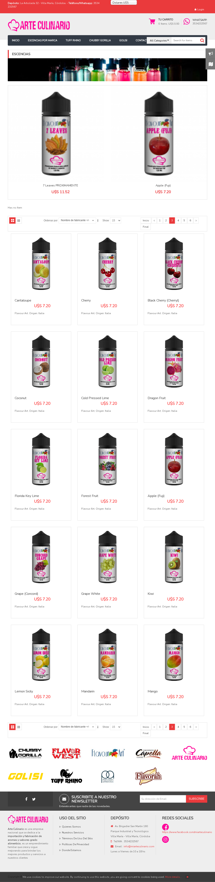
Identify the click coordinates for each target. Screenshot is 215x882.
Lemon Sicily (24, 691)
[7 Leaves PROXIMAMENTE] (56, 134)
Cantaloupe (23, 300)
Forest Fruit (89, 496)
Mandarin (87, 691)
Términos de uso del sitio (77, 838)
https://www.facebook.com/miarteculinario (187, 832)
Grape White (90, 593)
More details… (173, 877)
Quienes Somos (71, 826)
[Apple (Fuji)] (159, 134)
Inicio (146, 220)
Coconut (20, 398)
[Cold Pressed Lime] (108, 361)
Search (202, 40)
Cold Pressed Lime (95, 398)
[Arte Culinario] (39, 25)
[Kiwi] (174, 556)
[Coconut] (41, 361)
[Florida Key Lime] (41, 459)
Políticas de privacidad (75, 844)
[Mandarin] (108, 654)
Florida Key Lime (27, 496)
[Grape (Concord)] (41, 556)
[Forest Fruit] (108, 459)
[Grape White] (108, 556)
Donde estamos (71, 850)
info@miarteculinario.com (139, 846)
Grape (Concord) (26, 593)
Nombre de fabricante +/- (75, 220)
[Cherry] (108, 263)
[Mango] (174, 654)
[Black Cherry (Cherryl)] (174, 263)
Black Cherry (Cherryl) (163, 300)
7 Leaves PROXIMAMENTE (60, 185)
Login (200, 9)
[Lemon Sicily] (41, 654)
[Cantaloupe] (41, 263)
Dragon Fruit (157, 398)
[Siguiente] (196, 220)
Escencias (21, 54)
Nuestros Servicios (73, 832)
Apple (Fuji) (163, 185)
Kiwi (151, 593)
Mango (153, 691)
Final (146, 226)
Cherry (86, 300)
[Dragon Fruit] (174, 361)
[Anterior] (154, 220)
